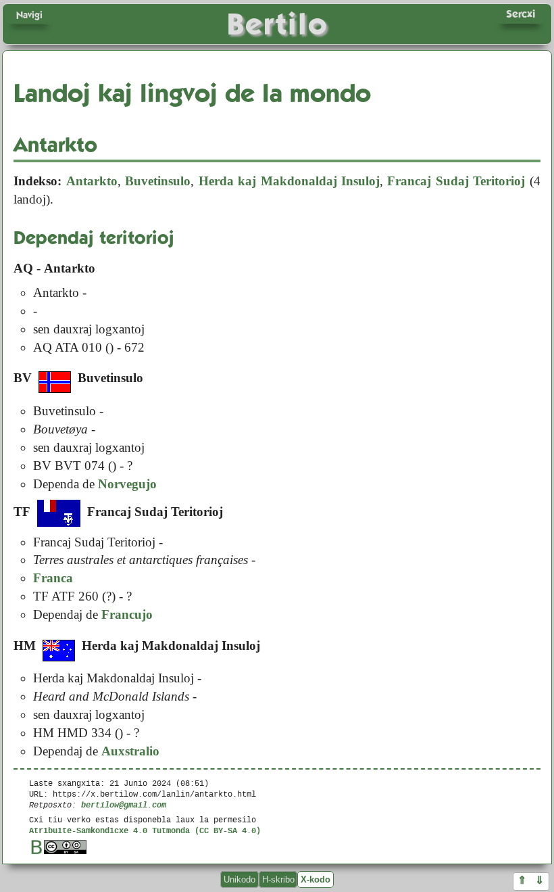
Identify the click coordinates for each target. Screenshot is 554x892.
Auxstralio (130, 751)
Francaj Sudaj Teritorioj (456, 181)
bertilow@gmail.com (123, 804)
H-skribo (278, 879)
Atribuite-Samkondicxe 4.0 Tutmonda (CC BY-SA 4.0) (145, 830)
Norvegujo (127, 484)
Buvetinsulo (158, 181)
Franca (53, 578)
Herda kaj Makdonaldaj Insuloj (289, 181)
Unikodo (239, 879)
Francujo (127, 614)
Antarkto (92, 181)
